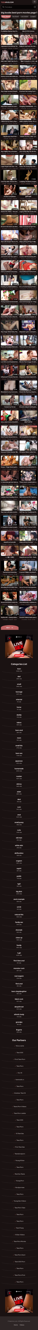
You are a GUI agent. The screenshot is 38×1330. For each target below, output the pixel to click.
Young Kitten (19, 1160)
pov (32, 33)
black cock (19, 1000)
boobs (11, 33)
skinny (19, 785)
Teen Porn (20, 1066)
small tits (19, 746)
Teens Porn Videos (20, 1107)
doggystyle (13, 394)
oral (29, 394)
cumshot (6, 63)
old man (19, 839)
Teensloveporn (20, 1154)
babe (15, 514)
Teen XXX (20, 1053)
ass (27, 48)
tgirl (19, 885)
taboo (19, 723)
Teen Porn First (20, 1275)
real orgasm (19, 977)
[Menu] (34, 2)
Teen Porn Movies (20, 1241)
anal (24, 48)
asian (22, 33)
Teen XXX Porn (20, 1262)
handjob (34, 63)
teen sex (19, 754)
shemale (24, 108)
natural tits (19, 915)
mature (16, 33)
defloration (19, 854)
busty (10, 93)
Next (8, 628)
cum (11, 63)
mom (19, 739)
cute (19, 831)
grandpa (19, 1023)
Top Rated (15, 16)
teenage (19, 693)
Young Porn (20, 1181)
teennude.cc (20, 1080)
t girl (36, 33)
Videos (22, 1325)
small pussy (19, 823)
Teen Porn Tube (20, 1208)
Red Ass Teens (20, 1174)
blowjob (5, 48)
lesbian (15, 499)
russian (19, 777)
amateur (30, 93)
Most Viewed (6, 16)
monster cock (19, 969)
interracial (34, 168)
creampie (34, 289)
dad (19, 677)
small (19, 685)
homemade (19, 770)
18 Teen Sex (20, 1134)
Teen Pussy (20, 1228)
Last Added (24, 16)
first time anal (19, 962)
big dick (28, 63)
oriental (19, 700)
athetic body (19, 1015)
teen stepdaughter (19, 992)
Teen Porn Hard (20, 1255)
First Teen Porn (20, 1059)
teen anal (19, 731)
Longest (33, 16)
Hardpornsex (19, 1187)
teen (35, 93)
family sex (19, 923)
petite (34, 529)
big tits (27, 33)
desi (19, 800)
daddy (19, 716)
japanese (19, 762)
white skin (19, 846)
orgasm (19, 862)
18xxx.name (20, 1046)
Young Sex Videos (20, 1201)
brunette (33, 48)
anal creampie (19, 900)
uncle (19, 908)
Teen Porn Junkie (20, 1113)
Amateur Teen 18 (20, 1093)
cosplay (16, 48)
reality (16, 484)
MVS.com (7, 2)
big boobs (5, 33)
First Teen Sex (20, 1147)
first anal (19, 985)
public (19, 877)
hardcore (24, 93)
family (19, 946)
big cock (16, 78)
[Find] (35, 7)
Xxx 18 (20, 1073)
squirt (19, 869)
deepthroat (19, 1008)
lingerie (11, 574)
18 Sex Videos (20, 1235)
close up (19, 938)
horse (19, 708)
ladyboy (32, 123)
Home (16, 1325)
